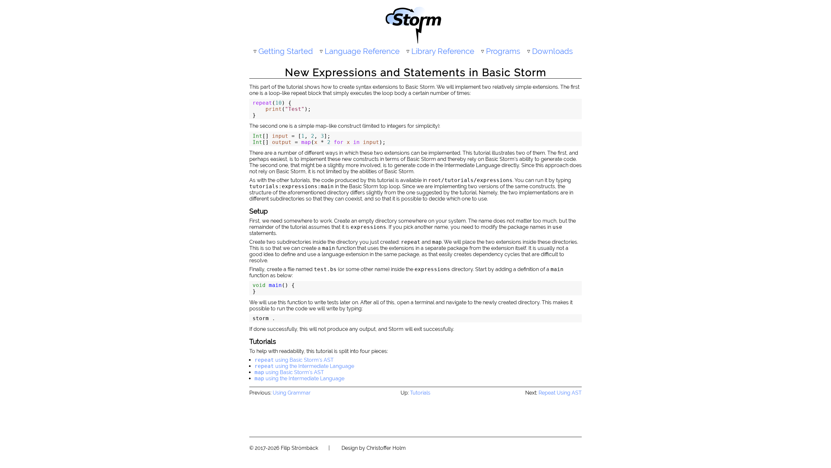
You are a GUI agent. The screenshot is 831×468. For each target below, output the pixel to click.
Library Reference (442, 51)
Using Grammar (292, 393)
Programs (503, 51)
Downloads (552, 51)
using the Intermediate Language (304, 366)
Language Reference (362, 51)
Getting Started (285, 51)
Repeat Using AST (560, 393)
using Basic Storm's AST (294, 360)
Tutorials (420, 393)
